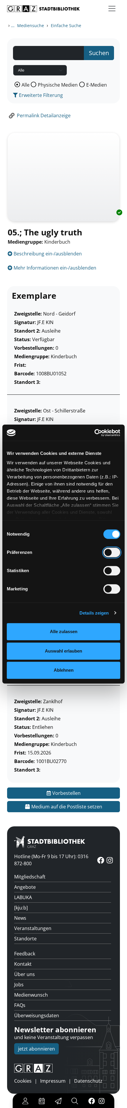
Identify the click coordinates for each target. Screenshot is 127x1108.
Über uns (24, 974)
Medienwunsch (31, 995)
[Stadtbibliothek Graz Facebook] (91, 1100)
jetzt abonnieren (36, 1049)
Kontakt (23, 964)
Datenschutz (88, 1081)
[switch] (111, 552)
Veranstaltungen (32, 928)
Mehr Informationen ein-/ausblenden (54, 268)
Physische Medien (58, 85)
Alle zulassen (63, 631)
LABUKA (23, 897)
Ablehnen (64, 670)
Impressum (53, 1081)
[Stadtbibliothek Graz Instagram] (101, 1100)
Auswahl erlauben (63, 650)
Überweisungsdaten (36, 1015)
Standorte (25, 938)
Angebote (25, 887)
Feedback (24, 953)
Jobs (19, 984)
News (20, 918)
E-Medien (96, 85)
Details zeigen (94, 612)
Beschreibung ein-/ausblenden (47, 253)
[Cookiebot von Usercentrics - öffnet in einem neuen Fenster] (94, 433)
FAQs (19, 1005)
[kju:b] (21, 907)
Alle (26, 85)
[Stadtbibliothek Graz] (43, 9)
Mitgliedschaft (29, 876)
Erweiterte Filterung (40, 95)
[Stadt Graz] (63, 1068)
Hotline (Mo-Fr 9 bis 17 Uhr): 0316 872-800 (51, 860)
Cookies (23, 1081)
